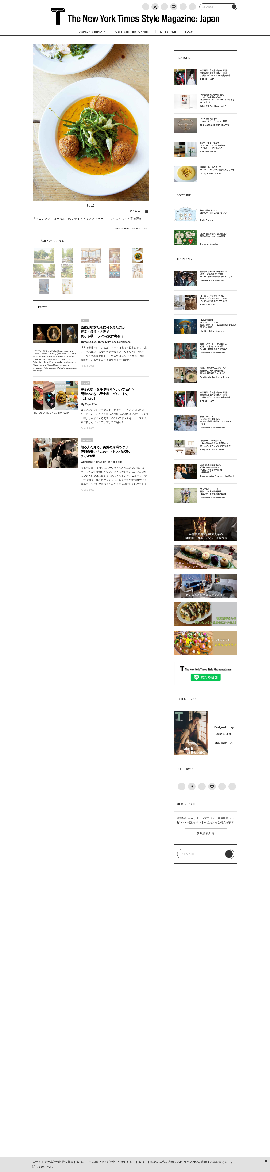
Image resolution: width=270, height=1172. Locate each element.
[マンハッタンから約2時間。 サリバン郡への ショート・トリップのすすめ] (91, 241)
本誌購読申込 (224, 743)
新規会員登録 (206, 833)
